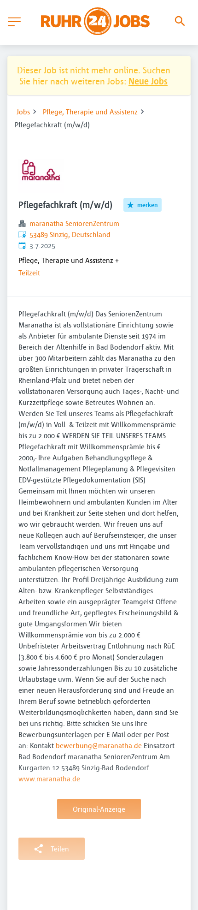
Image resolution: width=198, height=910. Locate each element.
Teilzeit (29, 272)
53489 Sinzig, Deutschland (70, 234)
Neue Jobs (148, 81)
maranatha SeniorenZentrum (74, 223)
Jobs (23, 111)
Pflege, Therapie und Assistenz (90, 111)
